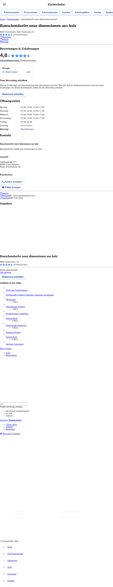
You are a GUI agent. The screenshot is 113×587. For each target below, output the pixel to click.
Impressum (11, 574)
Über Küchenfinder (14, 461)
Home (2, 19)
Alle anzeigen (5, 272)
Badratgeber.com (13, 466)
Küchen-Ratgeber (13, 458)
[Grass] (41, 518)
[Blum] (16, 518)
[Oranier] (98, 518)
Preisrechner (30, 12)
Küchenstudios (11, 12)
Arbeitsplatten (82, 12)
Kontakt (10, 581)
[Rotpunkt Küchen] (54, 530)
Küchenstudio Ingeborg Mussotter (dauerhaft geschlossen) (30, 295)
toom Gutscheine (62, 446)
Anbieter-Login (14, 478)
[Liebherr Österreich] (69, 518)
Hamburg (25, 444)
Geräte (97, 12)
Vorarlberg (41, 444)
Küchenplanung (12, 454)
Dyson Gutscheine (49, 446)
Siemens (97, 444)
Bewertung (10, 429)
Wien (58, 444)
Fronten (66, 12)
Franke (91, 444)
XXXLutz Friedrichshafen (17, 290)
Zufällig (9, 427)
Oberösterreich (51, 444)
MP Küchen (11, 300)
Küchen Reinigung (13, 456)
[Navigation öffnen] (4, 4)
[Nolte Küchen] (38, 530)
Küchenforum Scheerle (15, 307)
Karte (8, 353)
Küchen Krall (11, 337)
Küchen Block (12, 318)
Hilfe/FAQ (10, 463)
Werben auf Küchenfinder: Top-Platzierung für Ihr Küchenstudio (33, 473)
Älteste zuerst (11, 425)
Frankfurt (73, 444)
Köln (79, 444)
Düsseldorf (65, 444)
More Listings (6, 348)
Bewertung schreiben (13, 93)
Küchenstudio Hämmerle (16, 325)
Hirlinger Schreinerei (15, 344)
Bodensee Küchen (13, 332)
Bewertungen (11, 355)
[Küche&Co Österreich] (76, 530)
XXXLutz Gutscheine (34, 446)
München (33, 444)
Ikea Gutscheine (20, 446)
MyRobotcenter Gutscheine (91, 446)
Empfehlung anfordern (15, 441)
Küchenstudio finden (14, 439)
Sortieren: (10, 420)
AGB (9, 567)
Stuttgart (85, 444)
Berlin (19, 444)
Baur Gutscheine (75, 446)
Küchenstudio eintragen (15, 475)
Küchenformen (49, 12)
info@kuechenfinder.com (53, 483)
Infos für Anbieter (13, 471)
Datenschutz (12, 560)
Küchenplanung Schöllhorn (17, 314)
